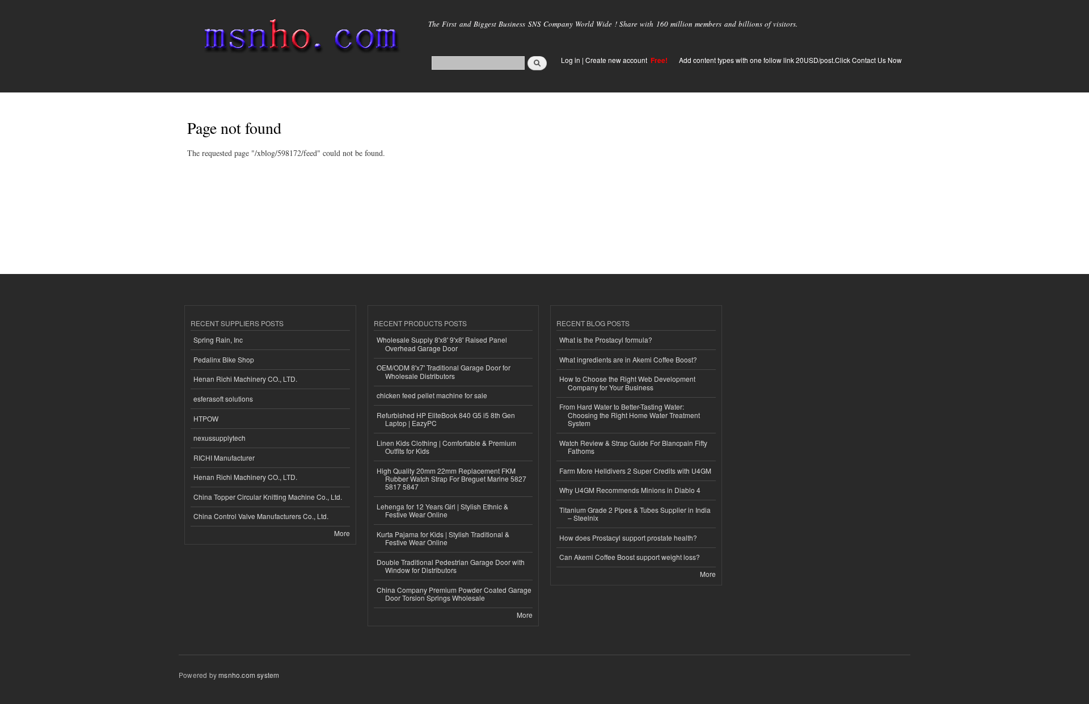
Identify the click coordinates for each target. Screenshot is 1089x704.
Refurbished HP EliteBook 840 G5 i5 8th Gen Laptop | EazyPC (446, 419)
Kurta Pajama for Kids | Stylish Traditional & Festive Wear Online (443, 538)
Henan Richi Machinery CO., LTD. (245, 378)
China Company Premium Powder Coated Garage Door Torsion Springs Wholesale (454, 593)
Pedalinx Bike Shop (223, 359)
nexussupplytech (219, 437)
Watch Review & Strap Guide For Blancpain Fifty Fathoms (633, 447)
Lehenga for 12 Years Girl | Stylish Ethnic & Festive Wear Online (442, 510)
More (342, 533)
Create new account (617, 60)
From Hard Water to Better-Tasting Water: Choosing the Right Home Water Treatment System (629, 415)
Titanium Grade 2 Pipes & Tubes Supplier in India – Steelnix (635, 513)
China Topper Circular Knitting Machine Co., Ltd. (267, 496)
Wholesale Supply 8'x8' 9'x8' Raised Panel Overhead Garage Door (442, 343)
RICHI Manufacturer (224, 457)
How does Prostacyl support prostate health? (628, 537)
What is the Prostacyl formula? (605, 339)
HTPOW (205, 418)
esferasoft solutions (223, 398)
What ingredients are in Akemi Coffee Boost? (628, 359)
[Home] (299, 38)
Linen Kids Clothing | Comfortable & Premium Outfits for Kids (446, 447)
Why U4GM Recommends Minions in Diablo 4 (629, 490)
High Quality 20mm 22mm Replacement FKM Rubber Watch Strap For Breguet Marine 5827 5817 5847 (451, 479)
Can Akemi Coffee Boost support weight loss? (629, 557)
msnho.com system (248, 675)
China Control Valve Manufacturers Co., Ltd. (260, 516)
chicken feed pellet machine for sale (432, 395)
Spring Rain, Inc (218, 339)
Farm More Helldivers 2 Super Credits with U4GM (635, 470)
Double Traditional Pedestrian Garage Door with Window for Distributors (451, 566)
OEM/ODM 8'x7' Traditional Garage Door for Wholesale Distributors (443, 371)
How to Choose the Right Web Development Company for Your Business (627, 382)
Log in (570, 60)
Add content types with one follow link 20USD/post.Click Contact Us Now (790, 60)
